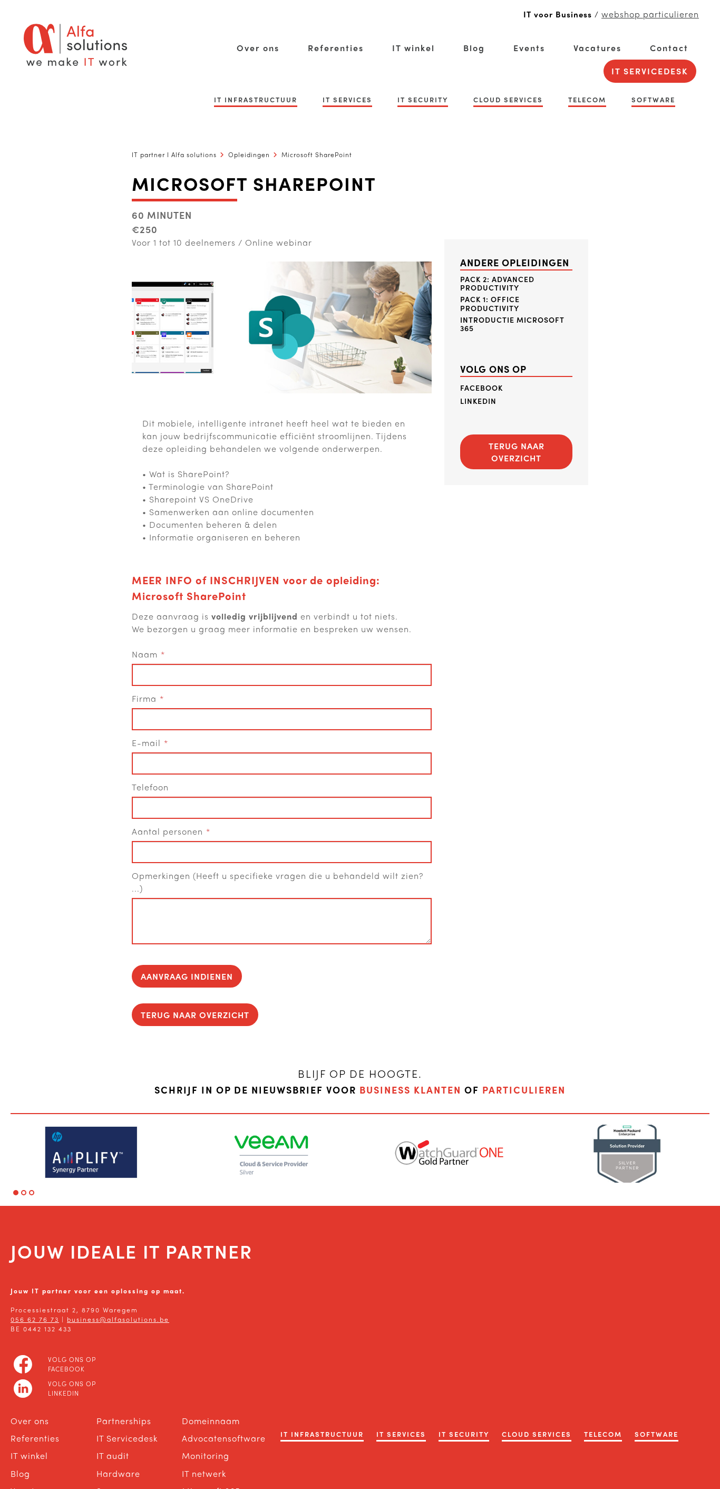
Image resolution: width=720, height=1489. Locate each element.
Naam (145, 654)
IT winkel (413, 48)
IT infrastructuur (255, 99)
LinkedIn (478, 401)
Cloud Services (508, 99)
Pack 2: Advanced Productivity (497, 284)
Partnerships (123, 1421)
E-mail (146, 743)
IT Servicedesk (649, 71)
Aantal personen (167, 831)
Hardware (118, 1473)
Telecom (587, 99)
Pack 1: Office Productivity (490, 304)
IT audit (112, 1456)
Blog (474, 48)
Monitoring (205, 1456)
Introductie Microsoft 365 (512, 324)
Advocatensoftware (214, 1438)
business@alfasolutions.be (118, 1319)
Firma (144, 698)
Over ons (258, 48)
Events (529, 48)
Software (653, 99)
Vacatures (597, 48)
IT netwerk (204, 1473)
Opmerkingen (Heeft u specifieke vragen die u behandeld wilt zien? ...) (277, 881)
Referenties (336, 48)
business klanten (410, 1089)
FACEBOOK (481, 387)
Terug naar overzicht (195, 1015)
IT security (422, 99)
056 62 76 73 (35, 1319)
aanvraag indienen (187, 976)
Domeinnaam (211, 1421)
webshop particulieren (650, 14)
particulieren (524, 1089)
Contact (669, 48)
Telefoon (150, 787)
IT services (347, 99)
